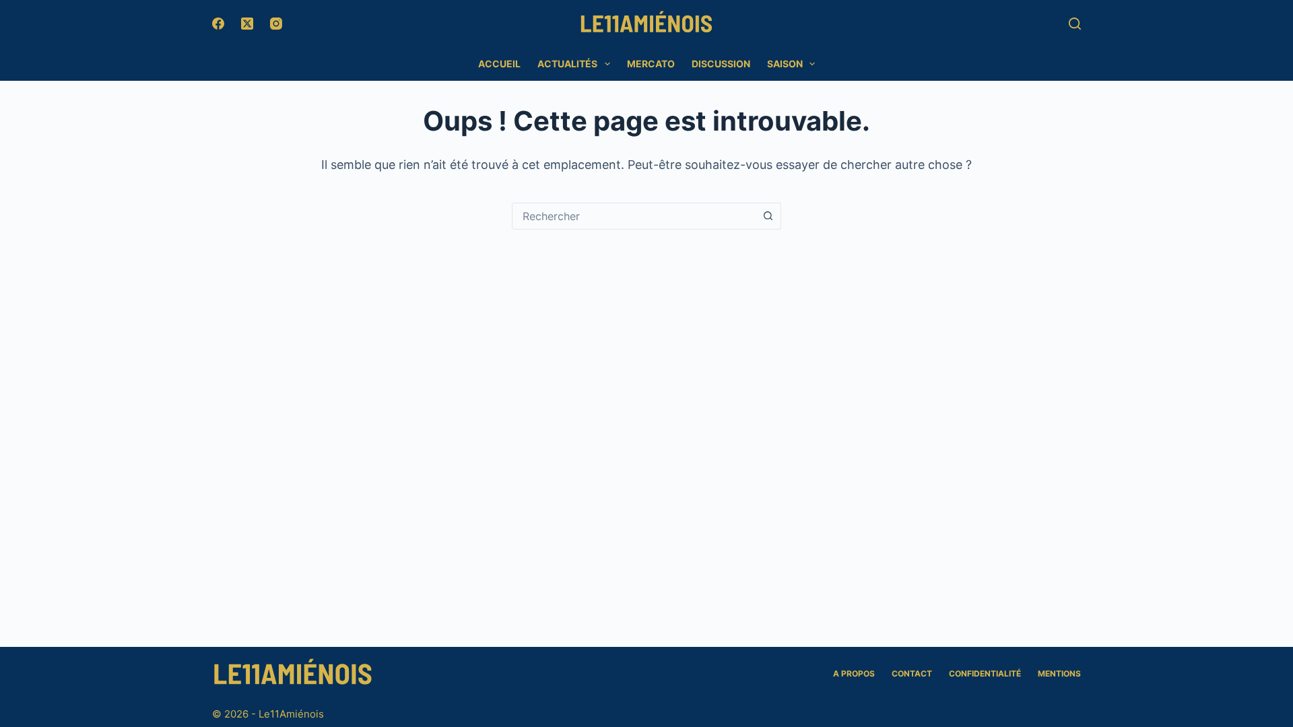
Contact (912, 673)
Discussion (721, 63)
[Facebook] (218, 24)
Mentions (1059, 673)
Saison (785, 63)
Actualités (567, 63)
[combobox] (633, 216)
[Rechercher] (1075, 24)
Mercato (651, 63)
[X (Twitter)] (247, 24)
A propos (854, 673)
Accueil (499, 63)
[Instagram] (276, 24)
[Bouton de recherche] (768, 216)
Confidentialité (985, 673)
